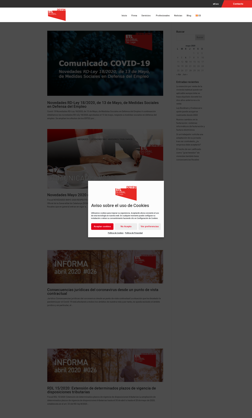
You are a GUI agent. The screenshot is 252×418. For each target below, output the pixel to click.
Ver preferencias (150, 226)
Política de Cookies (116, 233)
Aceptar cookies (102, 226)
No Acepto (126, 226)
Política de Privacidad (134, 233)
